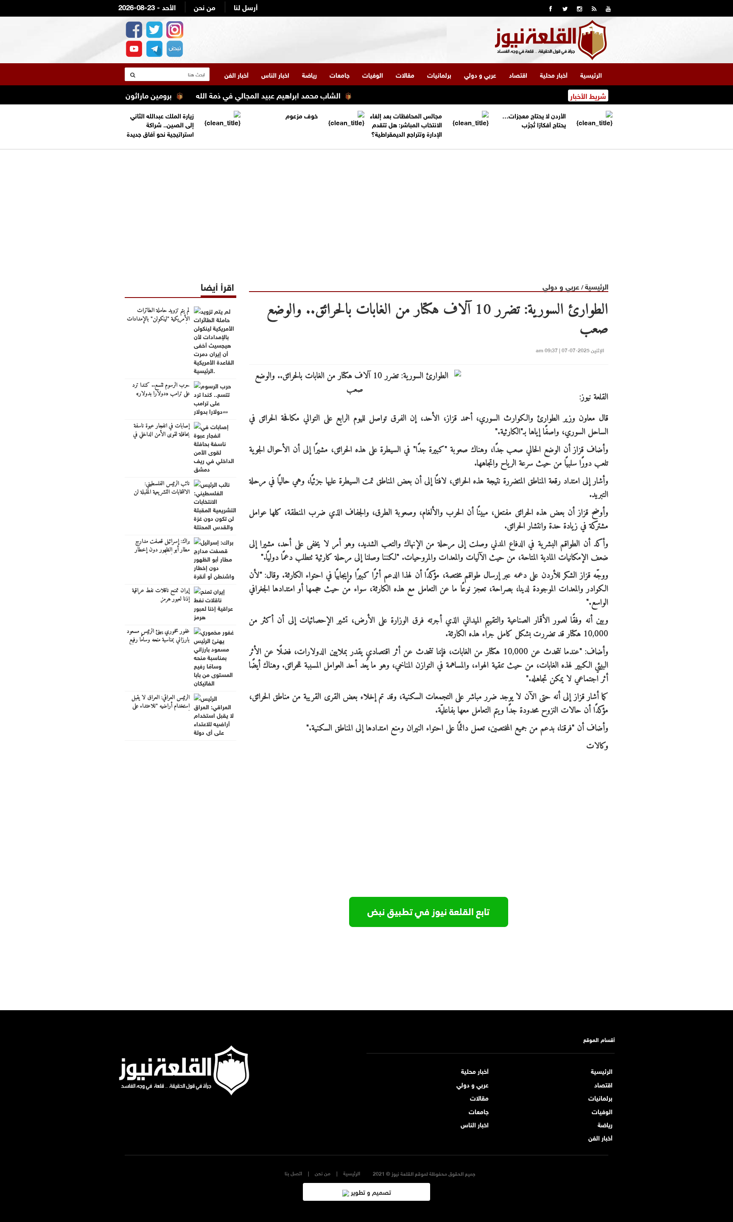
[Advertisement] (366, 208)
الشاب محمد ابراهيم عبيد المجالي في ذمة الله (292, 94)
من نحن (204, 6)
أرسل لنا (245, 6)
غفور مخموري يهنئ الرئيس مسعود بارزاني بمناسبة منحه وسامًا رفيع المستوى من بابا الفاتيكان (158, 640)
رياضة (309, 74)
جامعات (340, 74)
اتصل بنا (293, 1173)
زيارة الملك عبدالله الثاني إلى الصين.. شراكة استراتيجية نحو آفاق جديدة (160, 124)
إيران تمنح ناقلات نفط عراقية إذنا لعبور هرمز (161, 595)
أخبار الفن (236, 74)
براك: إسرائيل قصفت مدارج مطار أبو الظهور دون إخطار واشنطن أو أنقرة (162, 550)
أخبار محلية (554, 74)
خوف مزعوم (301, 115)
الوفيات (372, 74)
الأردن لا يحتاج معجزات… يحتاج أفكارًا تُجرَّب (534, 119)
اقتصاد (518, 74)
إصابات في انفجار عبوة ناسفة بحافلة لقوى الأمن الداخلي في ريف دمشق (161, 434)
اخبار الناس (275, 74)
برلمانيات (439, 74)
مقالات (405, 74)
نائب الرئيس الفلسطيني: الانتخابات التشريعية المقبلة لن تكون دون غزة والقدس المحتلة (159, 492)
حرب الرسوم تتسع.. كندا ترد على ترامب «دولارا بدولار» (161, 389)
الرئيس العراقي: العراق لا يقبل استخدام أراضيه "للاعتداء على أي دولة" (160, 706)
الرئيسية (591, 74)
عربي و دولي (480, 74)
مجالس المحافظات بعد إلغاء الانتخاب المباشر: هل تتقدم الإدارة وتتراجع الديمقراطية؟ (406, 124)
